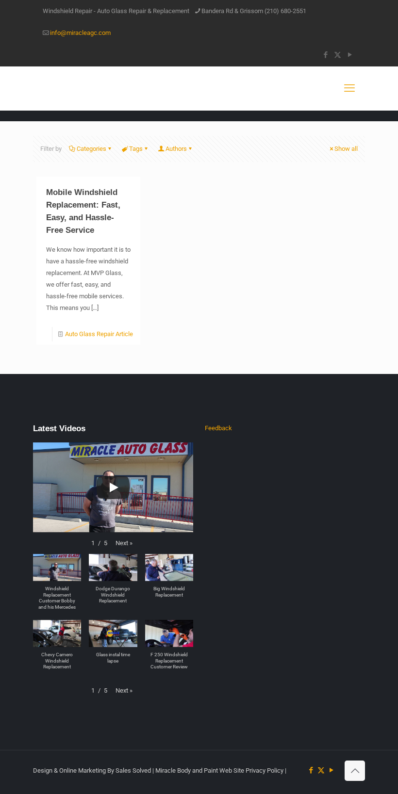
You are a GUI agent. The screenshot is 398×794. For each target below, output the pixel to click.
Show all (346, 148)
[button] (124, 543)
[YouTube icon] (349, 54)
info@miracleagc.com (80, 32)
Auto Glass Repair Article (99, 334)
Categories (91, 148)
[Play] (113, 487)
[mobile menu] (349, 88)
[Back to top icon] (355, 771)
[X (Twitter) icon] (337, 54)
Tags (136, 148)
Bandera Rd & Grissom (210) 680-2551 (253, 11)
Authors (176, 148)
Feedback (218, 428)
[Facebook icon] (325, 54)
